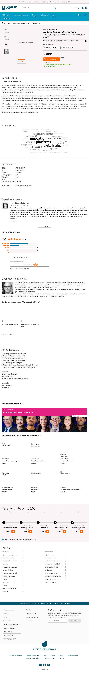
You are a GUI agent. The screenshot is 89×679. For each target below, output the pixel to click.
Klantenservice (8, 610)
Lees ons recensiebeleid (16, 261)
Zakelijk (28, 610)
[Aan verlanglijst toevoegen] (62, 59)
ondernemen (48, 552)
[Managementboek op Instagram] (48, 665)
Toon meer (43, 226)
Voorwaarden (7, 621)
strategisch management (52, 576)
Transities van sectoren (38, 461)
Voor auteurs (7, 631)
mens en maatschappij (9, 588)
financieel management (9, 567)
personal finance (49, 558)
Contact (5, 617)
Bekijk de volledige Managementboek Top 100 (21, 539)
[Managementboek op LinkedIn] (40, 665)
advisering (5, 552)
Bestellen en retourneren (11, 624)
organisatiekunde (50, 555)
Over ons (6, 614)
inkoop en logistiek (8, 570)
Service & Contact (50, 658)
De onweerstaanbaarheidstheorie (70, 489)
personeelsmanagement (52, 561)
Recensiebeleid (8, 635)
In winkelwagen (52, 59)
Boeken (8, 23)
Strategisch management (18, 23)
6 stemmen (20, 61)
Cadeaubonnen (31, 621)
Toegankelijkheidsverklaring (33, 658)
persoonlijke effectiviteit (52, 564)
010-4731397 (83, 15)
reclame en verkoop (50, 573)
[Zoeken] (55, 8)
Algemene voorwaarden (32, 655)
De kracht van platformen (34, 23)
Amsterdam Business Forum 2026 (18, 412)
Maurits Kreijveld (48, 29)
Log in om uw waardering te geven (19, 268)
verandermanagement (51, 579)
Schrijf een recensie (18, 257)
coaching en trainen (8, 558)
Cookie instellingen (72, 655)
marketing (5, 585)
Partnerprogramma (9, 639)
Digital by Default (7, 489)
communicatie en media (9, 561)
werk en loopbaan (50, 582)
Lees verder (13, 221)
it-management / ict (8, 576)
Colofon (45, 655)
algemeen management (9, 555)
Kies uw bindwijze (48, 44)
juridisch (4, 579)
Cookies (61, 655)
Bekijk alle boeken (7, 334)
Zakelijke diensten (31, 614)
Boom (17, 177)
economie (5, 564)
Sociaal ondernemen (66, 461)
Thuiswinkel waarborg (15, 655)
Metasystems (35, 489)
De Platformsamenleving (9, 461)
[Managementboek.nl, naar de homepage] (9, 10)
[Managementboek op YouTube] (44, 665)
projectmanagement (51, 567)
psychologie (48, 570)
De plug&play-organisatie (10, 324)
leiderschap (5, 582)
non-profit (5, 591)
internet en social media (9, 573)
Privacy (53, 655)
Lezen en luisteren (9, 628)
